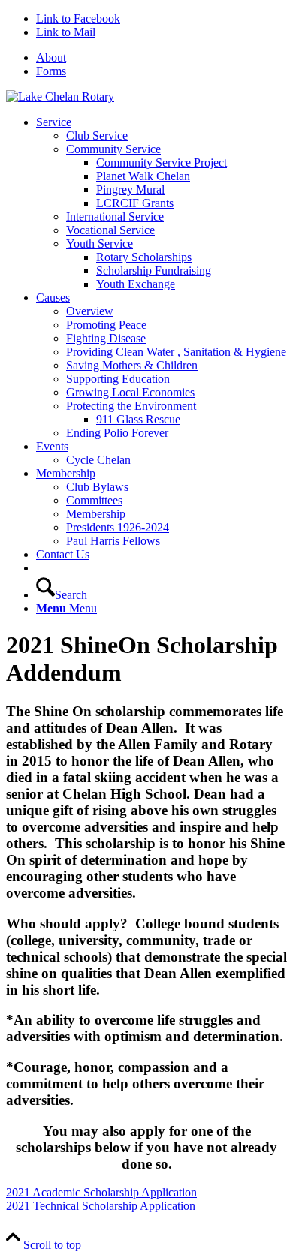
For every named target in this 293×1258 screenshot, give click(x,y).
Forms (51, 71)
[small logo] (60, 96)
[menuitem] (161, 58)
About (51, 57)
